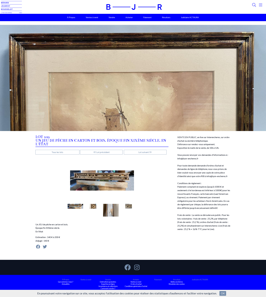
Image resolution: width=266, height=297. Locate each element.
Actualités (66, 284)
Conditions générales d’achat (136, 286)
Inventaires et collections (108, 286)
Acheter (129, 17)
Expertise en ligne (108, 284)
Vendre (112, 17)
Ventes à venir (92, 17)
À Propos (71, 17)
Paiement (147, 17)
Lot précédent (103, 152)
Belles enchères (177, 282)
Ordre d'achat (136, 284)
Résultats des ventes (177, 284)
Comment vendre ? (108, 288)
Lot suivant (143, 152)
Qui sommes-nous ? (65, 282)
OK (223, 293)
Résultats (166, 17)
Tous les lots (57, 152)
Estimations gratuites (108, 282)
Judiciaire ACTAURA (190, 17)
